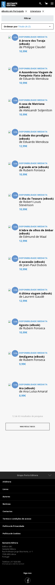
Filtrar (27, 18)
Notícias (7, 504)
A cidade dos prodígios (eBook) (34, 137)
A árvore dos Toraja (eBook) (32, 42)
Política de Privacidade (13, 526)
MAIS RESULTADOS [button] (27, 426)
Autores (6, 496)
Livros (5, 489)
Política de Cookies (12, 533)
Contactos (7, 511)
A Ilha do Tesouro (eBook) (36, 198)
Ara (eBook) (27, 388)
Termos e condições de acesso (17, 519)
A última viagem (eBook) (35, 293)
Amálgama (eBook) (31, 356)
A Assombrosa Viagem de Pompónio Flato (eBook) (35, 73)
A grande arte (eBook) (34, 167)
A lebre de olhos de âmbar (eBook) (36, 231)
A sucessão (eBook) (32, 262)
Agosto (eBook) (29, 325)
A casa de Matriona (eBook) (31, 105)
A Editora (7, 481)
